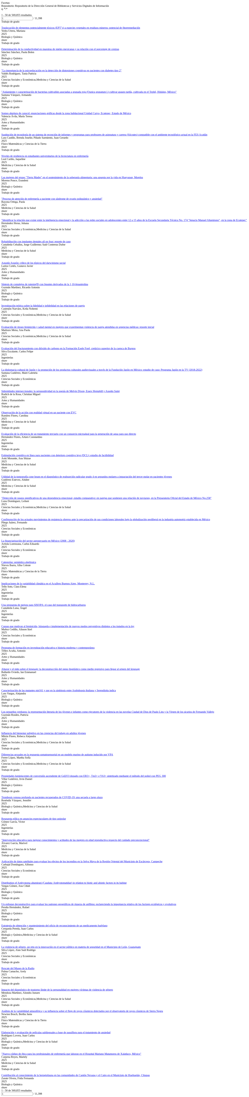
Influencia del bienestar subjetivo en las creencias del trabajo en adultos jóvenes (43, 733)
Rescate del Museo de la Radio (17, 968)
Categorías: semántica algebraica (18, 562)
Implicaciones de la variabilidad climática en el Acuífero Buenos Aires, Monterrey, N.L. (48, 583)
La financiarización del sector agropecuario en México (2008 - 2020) (38, 540)
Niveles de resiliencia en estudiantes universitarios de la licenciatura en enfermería (44, 156)
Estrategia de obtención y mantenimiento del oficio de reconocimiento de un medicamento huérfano (54, 925)
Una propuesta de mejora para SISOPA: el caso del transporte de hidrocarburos (43, 604)
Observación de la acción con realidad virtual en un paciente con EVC (38, 412)
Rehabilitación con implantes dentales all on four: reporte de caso (36, 241)
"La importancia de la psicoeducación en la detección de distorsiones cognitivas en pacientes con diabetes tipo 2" (61, 70)
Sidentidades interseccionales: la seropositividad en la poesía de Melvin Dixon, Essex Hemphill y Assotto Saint (60, 391)
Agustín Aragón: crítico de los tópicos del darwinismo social (33, 262)
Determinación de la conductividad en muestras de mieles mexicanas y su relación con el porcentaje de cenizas (60, 49)
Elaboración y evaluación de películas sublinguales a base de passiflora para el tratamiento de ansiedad (55, 1032)
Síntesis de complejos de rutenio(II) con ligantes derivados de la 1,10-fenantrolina (44, 284)
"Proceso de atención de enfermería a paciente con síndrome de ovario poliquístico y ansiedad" (51, 198)
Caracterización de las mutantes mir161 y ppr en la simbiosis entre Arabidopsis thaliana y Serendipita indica (58, 690)
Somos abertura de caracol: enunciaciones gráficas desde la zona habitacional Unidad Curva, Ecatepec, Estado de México (66, 113)
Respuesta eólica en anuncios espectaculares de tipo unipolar (33, 818)
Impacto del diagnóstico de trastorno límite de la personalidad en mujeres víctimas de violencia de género (57, 989)
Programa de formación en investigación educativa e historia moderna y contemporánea (48, 647)
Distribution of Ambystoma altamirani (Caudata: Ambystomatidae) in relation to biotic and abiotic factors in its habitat (64, 882)
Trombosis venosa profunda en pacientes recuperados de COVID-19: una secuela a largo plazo (52, 797)
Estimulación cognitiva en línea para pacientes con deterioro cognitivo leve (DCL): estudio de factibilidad (57, 455)
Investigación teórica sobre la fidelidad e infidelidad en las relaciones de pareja (43, 305)
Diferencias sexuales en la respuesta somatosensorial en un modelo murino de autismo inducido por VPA (57, 754)
